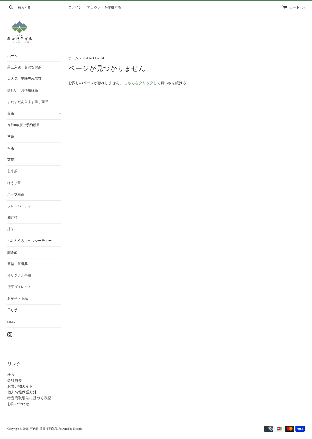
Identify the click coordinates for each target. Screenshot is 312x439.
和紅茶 (12, 217)
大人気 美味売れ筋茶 (24, 79)
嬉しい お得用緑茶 (22, 90)
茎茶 (10, 136)
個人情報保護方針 (22, 392)
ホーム (12, 56)
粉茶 (10, 148)
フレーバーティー (21, 206)
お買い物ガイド (20, 386)
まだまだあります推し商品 (27, 102)
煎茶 (34, 113)
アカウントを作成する (104, 7)
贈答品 (34, 252)
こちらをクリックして (142, 83)
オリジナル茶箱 (19, 275)
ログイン (75, 7)
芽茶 (10, 160)
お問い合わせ (18, 404)
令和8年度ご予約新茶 (23, 125)
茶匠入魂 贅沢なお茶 (24, 67)
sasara (11, 321)
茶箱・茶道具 (34, 264)
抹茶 (10, 229)
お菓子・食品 (17, 298)
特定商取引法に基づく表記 (29, 398)
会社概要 (14, 380)
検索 (11, 375)
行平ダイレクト (19, 287)
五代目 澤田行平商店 (43, 428)
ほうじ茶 (14, 183)
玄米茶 (12, 171)
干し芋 (12, 310)
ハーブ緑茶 (15, 194)
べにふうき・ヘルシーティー (29, 241)
